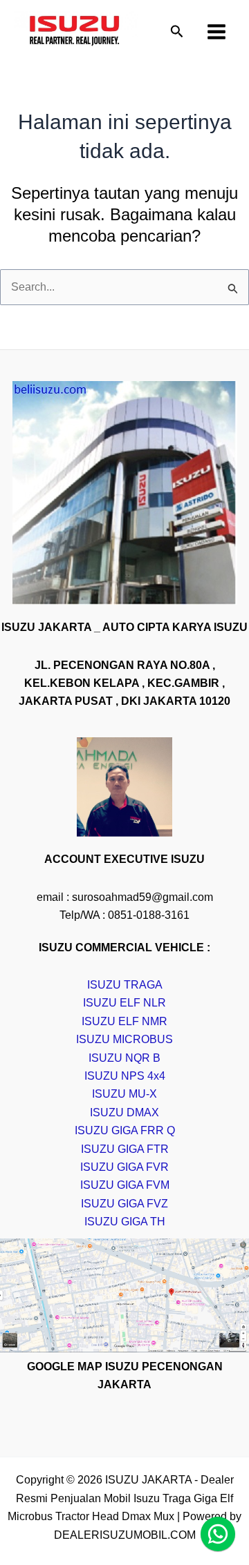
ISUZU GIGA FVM (124, 1185)
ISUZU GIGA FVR (124, 1167)
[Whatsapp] (218, 1534)
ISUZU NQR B (124, 1058)
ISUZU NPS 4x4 (124, 1076)
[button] (177, 31)
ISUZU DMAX (124, 1112)
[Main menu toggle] (216, 31)
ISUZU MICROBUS (124, 1039)
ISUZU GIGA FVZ (124, 1203)
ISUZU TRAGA (125, 985)
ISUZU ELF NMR (124, 1021)
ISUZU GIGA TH (124, 1221)
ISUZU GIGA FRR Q (125, 1130)
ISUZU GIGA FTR (125, 1149)
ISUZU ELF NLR (124, 1003)
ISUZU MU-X (124, 1094)
